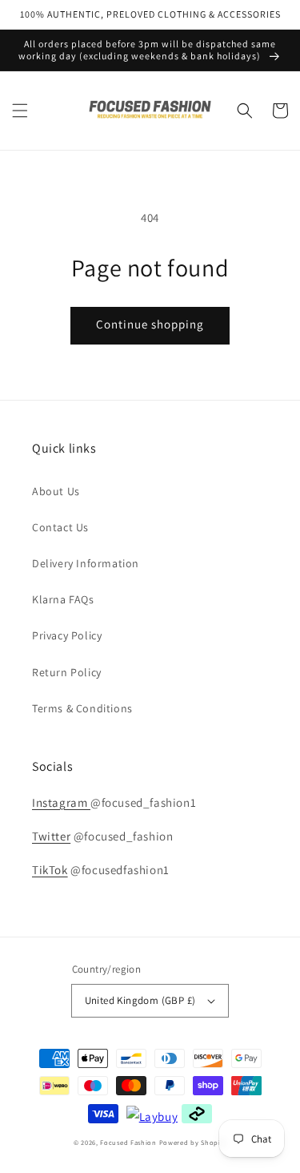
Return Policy (67, 672)
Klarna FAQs (63, 599)
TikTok (50, 869)
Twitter (51, 836)
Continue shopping (150, 324)
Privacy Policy (67, 635)
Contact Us (60, 527)
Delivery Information (85, 563)
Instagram (61, 802)
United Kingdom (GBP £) (140, 1000)
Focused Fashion (128, 1142)
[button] (20, 110)
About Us (56, 491)
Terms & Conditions (82, 708)
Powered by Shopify (193, 1142)
